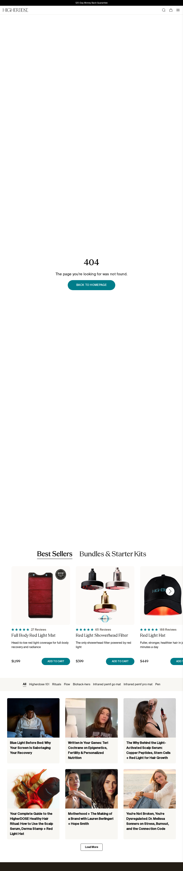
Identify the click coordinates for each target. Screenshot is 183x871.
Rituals (56, 684)
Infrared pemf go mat (107, 684)
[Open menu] (178, 10)
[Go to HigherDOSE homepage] (15, 10)
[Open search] (164, 10)
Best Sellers (54, 554)
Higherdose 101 (39, 684)
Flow (67, 684)
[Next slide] (170, 591)
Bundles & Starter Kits (113, 554)
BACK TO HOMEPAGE (91, 285)
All (24, 684)
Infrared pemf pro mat (138, 684)
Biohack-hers (81, 684)
